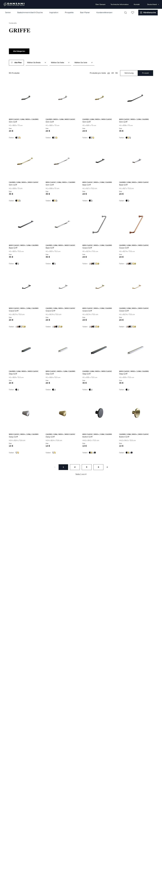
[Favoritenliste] (132, 12)
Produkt (145, 73)
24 (108, 73)
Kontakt (137, 4)
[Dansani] (14, 4)
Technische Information (120, 4)
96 (116, 73)
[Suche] (125, 12)
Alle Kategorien (19, 51)
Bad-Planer (85, 12)
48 (112, 73)
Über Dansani (100, 4)
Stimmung (129, 73)
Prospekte (69, 12)
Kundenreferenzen (104, 12)
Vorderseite (13, 23)
